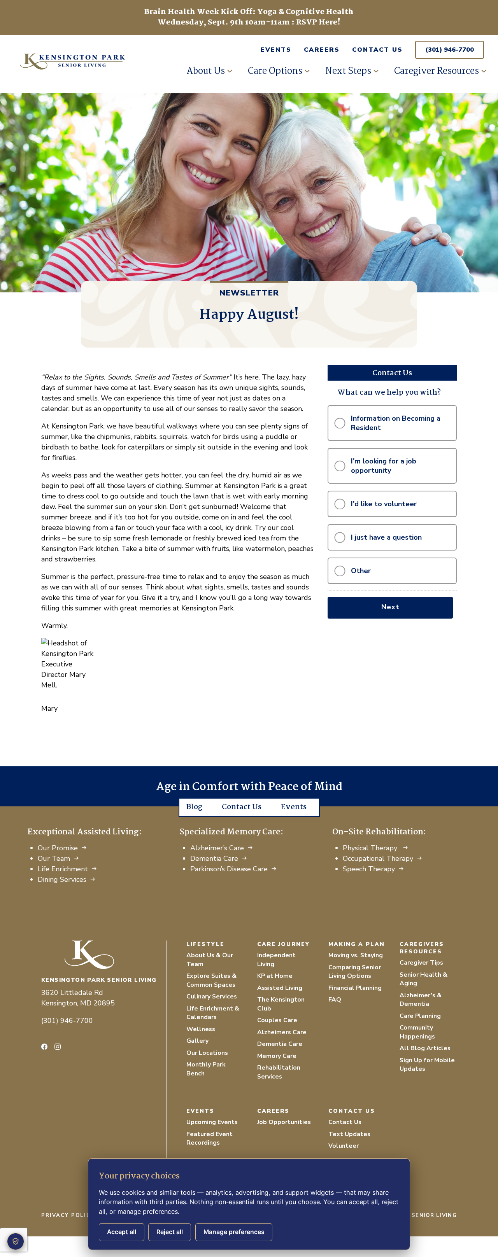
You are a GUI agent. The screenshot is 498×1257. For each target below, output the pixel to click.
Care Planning (420, 1016)
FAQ (334, 999)
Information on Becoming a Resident (395, 423)
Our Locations (207, 1053)
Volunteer (343, 1146)
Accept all (121, 1232)
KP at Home (275, 976)
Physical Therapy (371, 848)
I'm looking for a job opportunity (383, 465)
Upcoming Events (212, 1122)
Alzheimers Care (282, 1032)
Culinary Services (211, 996)
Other (361, 570)
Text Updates (349, 1134)
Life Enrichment (63, 869)
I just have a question (386, 537)
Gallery (197, 1041)
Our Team (54, 858)
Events (276, 49)
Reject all (169, 1232)
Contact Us (377, 49)
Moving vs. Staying (355, 955)
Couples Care (277, 1020)
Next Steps (348, 71)
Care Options (275, 71)
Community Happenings (417, 1032)
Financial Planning (355, 988)
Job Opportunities (284, 1122)
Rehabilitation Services (278, 1072)
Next (390, 607)
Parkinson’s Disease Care (229, 869)
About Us (205, 71)
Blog (194, 807)
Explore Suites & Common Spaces (211, 980)
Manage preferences (234, 1232)
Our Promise (58, 848)
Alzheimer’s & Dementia (421, 1000)
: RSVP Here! (315, 22)
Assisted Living (279, 988)
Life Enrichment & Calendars (212, 1013)
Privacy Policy (68, 1215)
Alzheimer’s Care (217, 848)
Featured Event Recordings (209, 1138)
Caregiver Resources (436, 71)
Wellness (200, 1029)
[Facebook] (44, 1047)
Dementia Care (214, 858)
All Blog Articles (425, 1048)
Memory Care (276, 1056)
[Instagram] (57, 1047)
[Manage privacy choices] (15, 1241)
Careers (322, 49)
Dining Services (62, 879)
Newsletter (249, 293)
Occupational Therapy (378, 858)
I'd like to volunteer (384, 504)
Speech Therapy (369, 869)
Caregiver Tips (421, 962)
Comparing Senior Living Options (354, 972)
